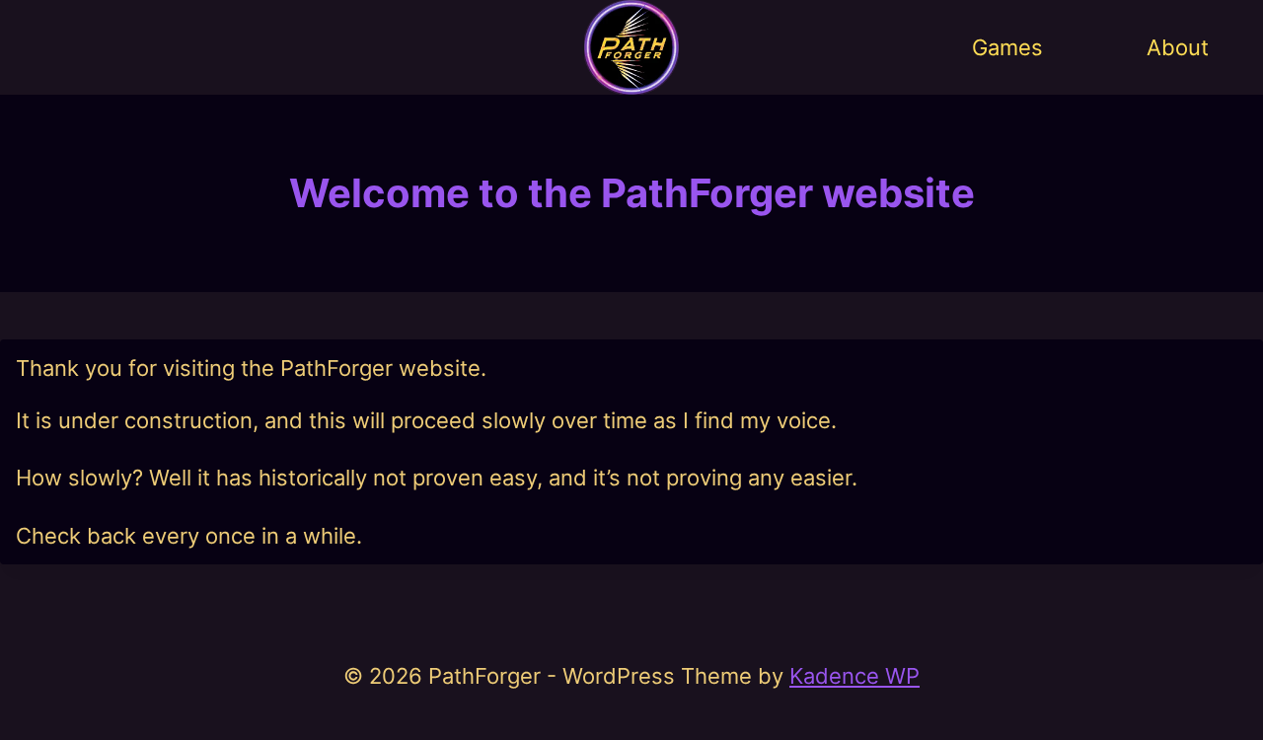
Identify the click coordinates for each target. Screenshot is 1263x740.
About (1178, 47)
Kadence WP (854, 676)
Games (1007, 47)
